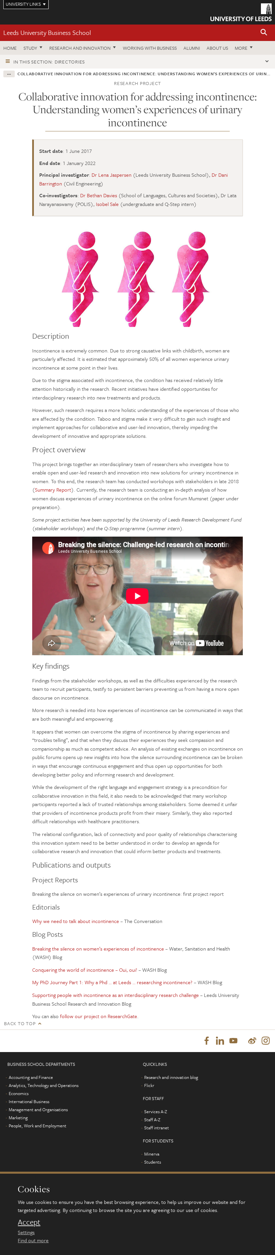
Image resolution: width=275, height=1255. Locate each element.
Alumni (191, 47)
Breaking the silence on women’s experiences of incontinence (98, 948)
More (241, 47)
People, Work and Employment (37, 1125)
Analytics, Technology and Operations (43, 1085)
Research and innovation (80, 47)
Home (10, 47)
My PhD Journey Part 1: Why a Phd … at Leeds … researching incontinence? (112, 982)
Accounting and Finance (31, 1077)
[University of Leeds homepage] (241, 12)
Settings (26, 1232)
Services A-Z (155, 1111)
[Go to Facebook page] (207, 1041)
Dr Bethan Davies (98, 195)
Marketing (18, 1117)
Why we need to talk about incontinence (76, 921)
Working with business (150, 47)
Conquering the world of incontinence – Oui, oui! (84, 969)
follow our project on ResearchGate (98, 1016)
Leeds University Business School (47, 32)
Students (152, 1162)
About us (217, 47)
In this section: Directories (49, 61)
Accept (29, 1222)
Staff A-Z (152, 1119)
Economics (19, 1093)
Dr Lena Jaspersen (111, 174)
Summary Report (53, 489)
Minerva (151, 1154)
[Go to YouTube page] (233, 1041)
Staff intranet (156, 1127)
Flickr (149, 1085)
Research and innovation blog (171, 1077)
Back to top (20, 1023)
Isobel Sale (107, 204)
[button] (264, 33)
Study (30, 47)
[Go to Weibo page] (252, 1041)
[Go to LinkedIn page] (220, 1041)
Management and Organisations (38, 1109)
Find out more (33, 1240)
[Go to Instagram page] (266, 1041)
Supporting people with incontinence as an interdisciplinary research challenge (115, 995)
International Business (29, 1101)
